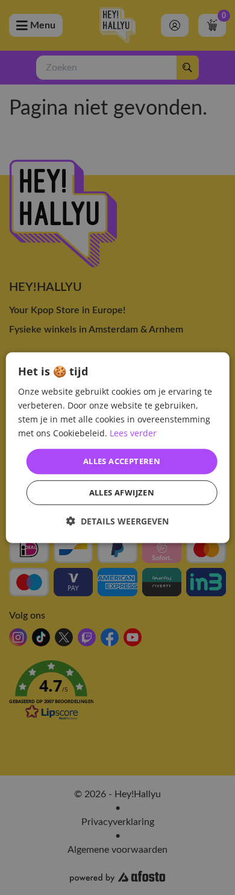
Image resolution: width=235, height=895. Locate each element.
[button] (117, 521)
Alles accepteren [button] (121, 461)
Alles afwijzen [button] (122, 492)
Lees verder (133, 433)
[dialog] (118, 447)
